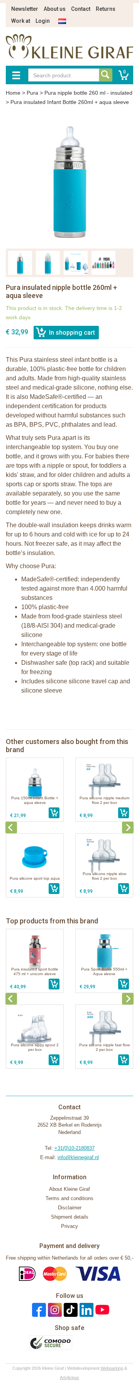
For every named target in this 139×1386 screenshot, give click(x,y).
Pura (32, 93)
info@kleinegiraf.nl (78, 1157)
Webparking (112, 1368)
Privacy (69, 1226)
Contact (80, 9)
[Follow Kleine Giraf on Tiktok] (70, 1310)
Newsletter (24, 9)
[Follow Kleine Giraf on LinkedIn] (85, 1310)
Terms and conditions (69, 1198)
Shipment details (69, 1217)
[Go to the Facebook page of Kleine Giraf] (38, 1310)
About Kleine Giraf (69, 1189)
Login (43, 21)
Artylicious (69, 1377)
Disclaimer (69, 1208)
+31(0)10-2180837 (74, 1148)
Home (13, 93)
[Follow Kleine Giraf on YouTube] (101, 1310)
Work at (20, 21)
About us (55, 9)
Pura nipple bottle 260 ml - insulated (88, 93)
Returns (105, 9)
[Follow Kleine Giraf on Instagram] (54, 1310)
